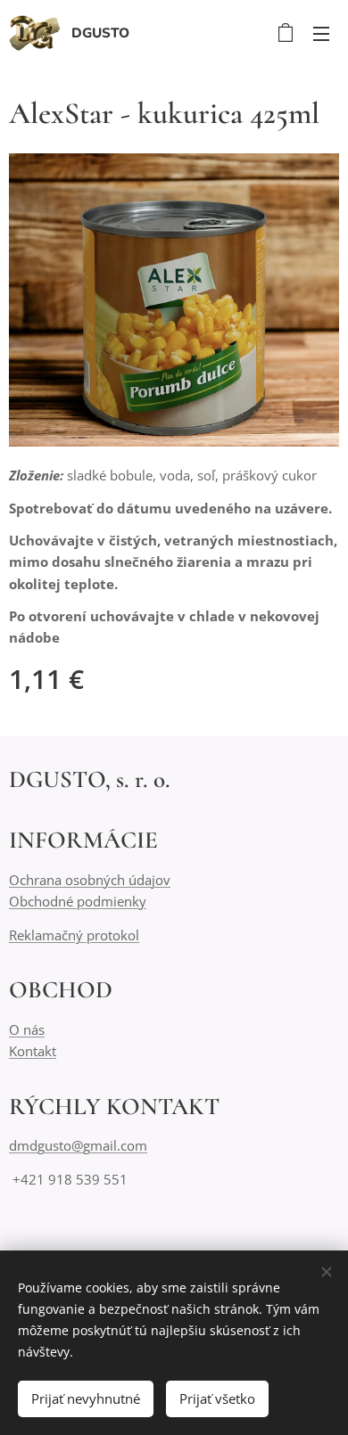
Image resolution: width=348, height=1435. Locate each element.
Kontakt (32, 1051)
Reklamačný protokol (74, 935)
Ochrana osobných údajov (89, 880)
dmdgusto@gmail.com (78, 1145)
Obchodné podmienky (77, 901)
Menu (321, 33)
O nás (27, 1029)
